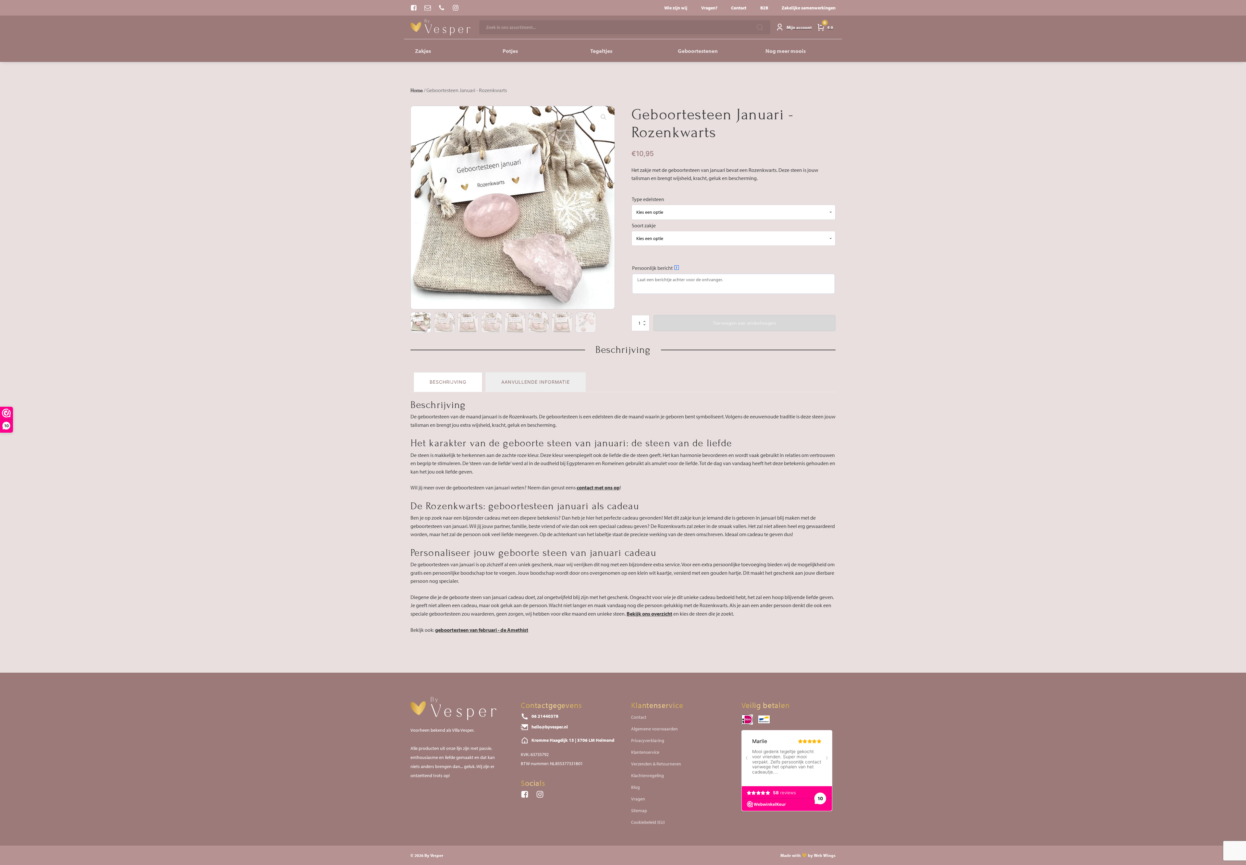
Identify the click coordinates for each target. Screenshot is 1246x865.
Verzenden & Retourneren (656, 764)
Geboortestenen (698, 50)
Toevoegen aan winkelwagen (744, 323)
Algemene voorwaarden (654, 729)
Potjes (510, 50)
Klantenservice (645, 752)
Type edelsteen (648, 199)
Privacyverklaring (647, 740)
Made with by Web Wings (808, 855)
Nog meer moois (785, 50)
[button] (603, 117)
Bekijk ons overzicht (649, 613)
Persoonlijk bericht (655, 268)
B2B (764, 8)
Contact (738, 8)
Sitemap (639, 810)
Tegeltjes (601, 50)
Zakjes (423, 50)
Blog (635, 787)
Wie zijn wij (675, 8)
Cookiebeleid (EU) (648, 822)
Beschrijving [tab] (448, 382)
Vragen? (709, 8)
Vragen (638, 799)
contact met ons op (598, 487)
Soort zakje (644, 225)
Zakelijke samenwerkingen (809, 8)
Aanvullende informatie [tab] (535, 382)
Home (416, 90)
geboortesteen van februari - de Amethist (481, 630)
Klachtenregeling (647, 775)
